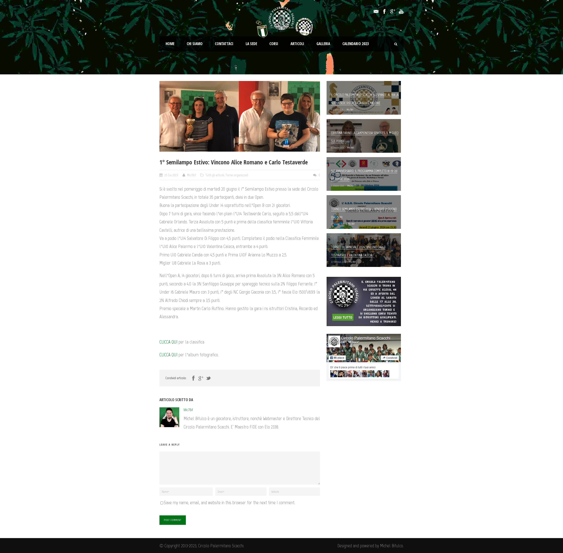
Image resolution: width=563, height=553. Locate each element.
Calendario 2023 (355, 43)
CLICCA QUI (168, 342)
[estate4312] (239, 116)
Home (170, 43)
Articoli (297, 43)
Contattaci (224, 43)
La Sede (251, 43)
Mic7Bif (191, 175)
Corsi (273, 43)
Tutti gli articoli (214, 175)
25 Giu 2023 (171, 175)
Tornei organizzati (236, 175)
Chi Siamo (195, 43)
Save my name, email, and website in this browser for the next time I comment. (229, 502)
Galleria (323, 43)
